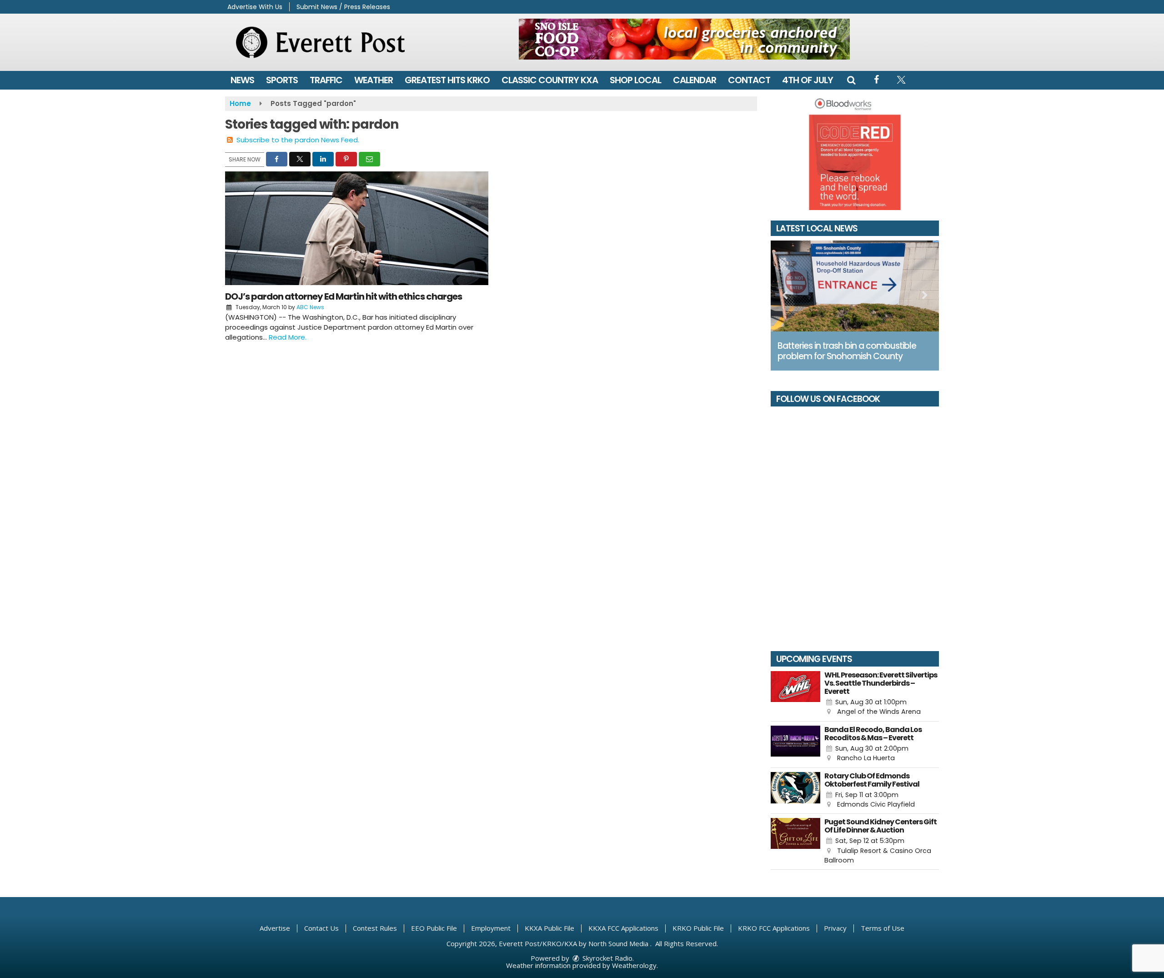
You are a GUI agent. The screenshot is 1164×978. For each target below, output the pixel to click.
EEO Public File (434, 928)
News (242, 80)
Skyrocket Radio (606, 958)
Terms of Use (882, 928)
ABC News (310, 307)
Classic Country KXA (550, 80)
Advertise (275, 928)
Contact (749, 80)
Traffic (326, 80)
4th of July (807, 80)
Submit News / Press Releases (343, 6)
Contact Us (321, 928)
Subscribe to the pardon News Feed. (297, 140)
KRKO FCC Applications (774, 928)
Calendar (694, 80)
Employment (491, 928)
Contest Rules (375, 928)
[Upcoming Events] (795, 694)
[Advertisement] (684, 39)
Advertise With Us (254, 6)
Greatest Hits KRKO (447, 80)
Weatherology (634, 965)
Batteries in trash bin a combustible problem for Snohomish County (847, 351)
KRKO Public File (698, 928)
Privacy (835, 928)
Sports (282, 80)
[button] (851, 80)
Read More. (287, 337)
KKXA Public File (549, 928)
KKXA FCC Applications (623, 928)
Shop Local (635, 80)
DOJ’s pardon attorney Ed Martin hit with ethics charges (343, 296)
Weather (373, 80)
